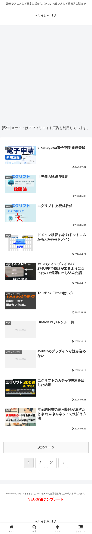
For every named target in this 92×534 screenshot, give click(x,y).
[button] (83, 511)
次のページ (46, 447)
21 (52, 463)
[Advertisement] (46, 75)
